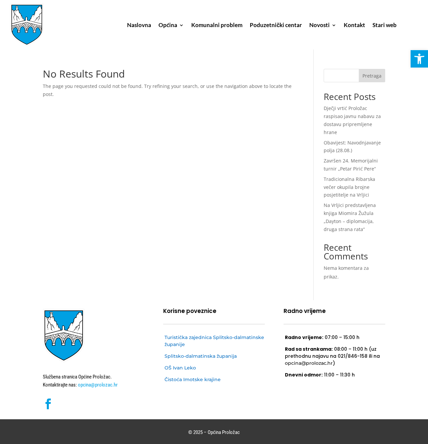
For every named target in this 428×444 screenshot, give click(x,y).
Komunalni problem (216, 25)
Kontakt (354, 25)
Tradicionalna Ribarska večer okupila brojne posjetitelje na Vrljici (349, 187)
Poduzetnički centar (276, 25)
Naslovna (139, 25)
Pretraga (372, 76)
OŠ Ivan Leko (180, 368)
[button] (419, 59)
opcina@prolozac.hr (97, 385)
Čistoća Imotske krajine (193, 379)
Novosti (319, 25)
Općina (167, 25)
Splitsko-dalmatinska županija (201, 356)
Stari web (384, 25)
